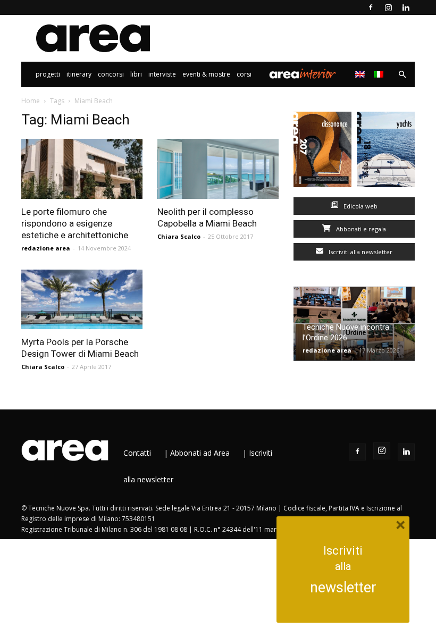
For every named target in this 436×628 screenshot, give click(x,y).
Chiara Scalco (178, 236)
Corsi (244, 74)
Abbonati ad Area (200, 453)
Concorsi (111, 74)
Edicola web (360, 206)
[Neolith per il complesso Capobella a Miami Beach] (218, 169)
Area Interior (302, 74)
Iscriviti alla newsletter (359, 252)
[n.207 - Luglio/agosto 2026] (322, 152)
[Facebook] (371, 7)
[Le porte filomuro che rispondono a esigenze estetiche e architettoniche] (81, 169)
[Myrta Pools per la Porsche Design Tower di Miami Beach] (81, 300)
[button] (402, 75)
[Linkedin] (406, 7)
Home (30, 100)
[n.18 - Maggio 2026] (386, 152)
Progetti (48, 74)
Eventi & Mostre (206, 74)
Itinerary (78, 74)
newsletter (343, 587)
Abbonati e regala (360, 229)
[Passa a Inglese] (361, 74)
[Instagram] (388, 7)
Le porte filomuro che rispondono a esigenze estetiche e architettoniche (74, 223)
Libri (136, 74)
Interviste (162, 74)
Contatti (137, 453)
